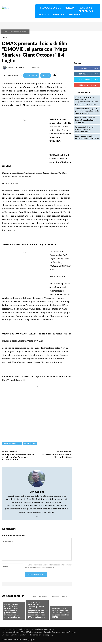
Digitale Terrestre (11, 443)
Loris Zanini (19, 67)
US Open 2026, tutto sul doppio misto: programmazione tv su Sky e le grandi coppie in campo (86, 100)
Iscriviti (94, 85)
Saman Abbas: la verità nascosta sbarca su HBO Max (87, 137)
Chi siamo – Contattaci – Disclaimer (15, 635)
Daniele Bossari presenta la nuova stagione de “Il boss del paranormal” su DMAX (60, 612)
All (34, 596)
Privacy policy (35, 635)
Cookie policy (48, 635)
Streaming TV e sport (52, 632)
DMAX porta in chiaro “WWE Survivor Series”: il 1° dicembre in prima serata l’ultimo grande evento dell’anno (12, 610)
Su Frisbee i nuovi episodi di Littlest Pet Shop (57, 455)
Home (6, 32)
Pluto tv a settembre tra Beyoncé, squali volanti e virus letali (85, 120)
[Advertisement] (24, 140)
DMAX (24, 32)
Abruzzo (55, 596)
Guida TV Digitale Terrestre (45, 629)
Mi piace (95, 68)
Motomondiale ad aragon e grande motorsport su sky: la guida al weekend (87, 111)
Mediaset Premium (69, 632)
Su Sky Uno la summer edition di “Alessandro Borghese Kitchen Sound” (18, 457)
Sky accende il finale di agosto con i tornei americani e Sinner (84, 129)
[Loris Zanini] (5, 67)
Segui (96, 74)
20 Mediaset (43, 596)
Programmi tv (15, 32)
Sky (34, 443)
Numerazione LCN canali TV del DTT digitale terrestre (22, 632)
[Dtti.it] (18, 11)
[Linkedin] (37, 516)
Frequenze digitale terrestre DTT (21, 629)
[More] (54, 75)
